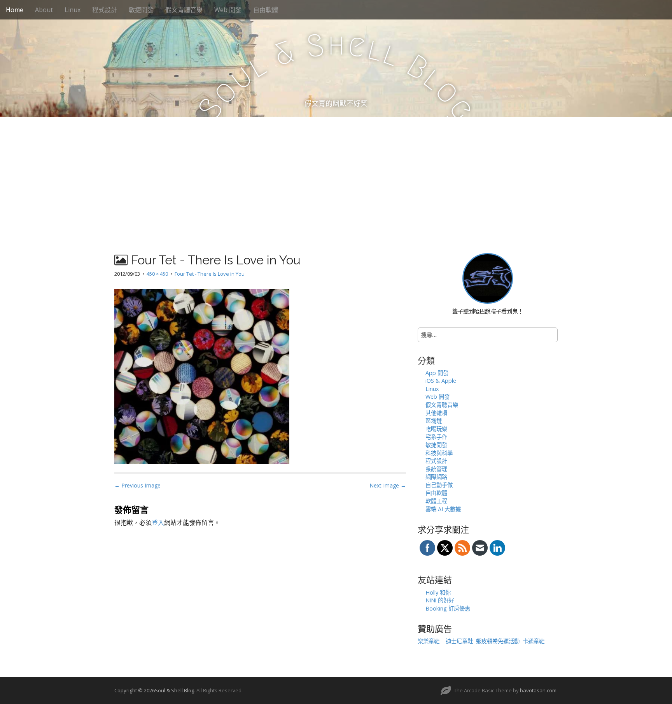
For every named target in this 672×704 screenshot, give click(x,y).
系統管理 (436, 469)
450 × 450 (157, 273)
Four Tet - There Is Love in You (210, 273)
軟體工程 (436, 501)
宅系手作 (436, 436)
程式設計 (104, 9)
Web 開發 (228, 9)
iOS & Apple (440, 380)
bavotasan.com (538, 690)
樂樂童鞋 (428, 641)
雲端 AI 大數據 (443, 509)
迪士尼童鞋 (459, 641)
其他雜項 (436, 413)
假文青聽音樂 (184, 9)
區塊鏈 (433, 420)
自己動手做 (439, 485)
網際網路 (436, 476)
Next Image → (387, 485)
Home (14, 9)
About (44, 9)
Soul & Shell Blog (174, 690)
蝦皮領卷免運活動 (498, 641)
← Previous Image (137, 485)
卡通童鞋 (533, 641)
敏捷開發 (141, 9)
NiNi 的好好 (439, 600)
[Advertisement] (336, 175)
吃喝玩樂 (436, 429)
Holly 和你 (438, 592)
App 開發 (436, 373)
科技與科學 (439, 453)
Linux (72, 9)
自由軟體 (265, 9)
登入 (158, 522)
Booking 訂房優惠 (447, 608)
